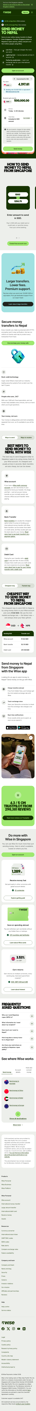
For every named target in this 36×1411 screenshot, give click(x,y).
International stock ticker (9, 1234)
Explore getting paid (18, 898)
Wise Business (6, 1184)
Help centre (5, 1307)
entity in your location (23, 1404)
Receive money (6, 1215)
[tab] (10, 437)
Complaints (5, 1352)
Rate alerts (5, 1245)
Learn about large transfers (18, 304)
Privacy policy (6, 1341)
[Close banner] (32, 5)
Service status (6, 1310)
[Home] (7, 12)
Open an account (18, 71)
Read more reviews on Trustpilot (18, 818)
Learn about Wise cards (18, 943)
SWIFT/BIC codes (7, 1238)
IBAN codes (5, 1242)
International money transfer (10, 1204)
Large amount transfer (8, 1207)
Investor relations (7, 1283)
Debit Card (8, 554)
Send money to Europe (16, 1105)
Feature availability (7, 1253)
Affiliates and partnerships (10, 1291)
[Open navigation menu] (32, 12)
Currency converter (7, 1231)
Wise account (5, 1200)
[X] (8, 1329)
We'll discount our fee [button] (12, 91)
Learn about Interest (18, 989)
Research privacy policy (9, 1348)
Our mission (5, 1287)
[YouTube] (18, 1329)
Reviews (4, 1295)
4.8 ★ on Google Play (15, 25)
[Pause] (31, 738)
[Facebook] (3, 1329)
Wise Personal (6, 1181)
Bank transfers (9, 521)
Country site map (7, 1356)
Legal (3, 1337)
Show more (17, 1125)
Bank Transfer (10, 517)
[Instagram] (13, 1329)
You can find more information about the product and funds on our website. (16, 1155)
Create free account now (18, 243)
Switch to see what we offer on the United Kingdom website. (16, 5)
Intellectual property (8, 1367)
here (29, 1390)
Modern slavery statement (10, 1359)
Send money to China (16, 1090)
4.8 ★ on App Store (14, 21)
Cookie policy (5, 1345)
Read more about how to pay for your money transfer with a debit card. (17, 567)
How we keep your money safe (18, 343)
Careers (4, 1280)
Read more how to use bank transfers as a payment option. (16, 534)
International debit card (9, 1211)
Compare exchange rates (9, 1249)
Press (3, 1276)
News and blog (6, 1269)
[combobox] (7, 85)
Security (4, 1272)
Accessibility (5, 1363)
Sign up (25, 12)
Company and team (7, 1265)
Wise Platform (6, 1188)
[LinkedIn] (24, 1329)
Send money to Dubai (16, 1098)
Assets (3, 1219)
